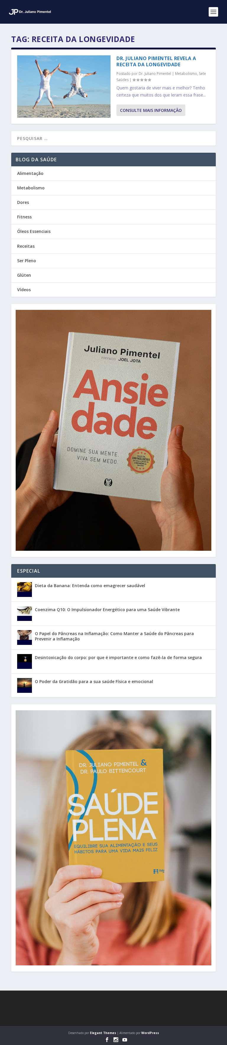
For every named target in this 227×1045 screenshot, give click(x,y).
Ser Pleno (26, 260)
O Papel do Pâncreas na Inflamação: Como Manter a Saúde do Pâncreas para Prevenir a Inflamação (114, 636)
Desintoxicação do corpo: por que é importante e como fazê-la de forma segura (118, 657)
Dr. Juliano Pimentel (155, 73)
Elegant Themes (103, 1033)
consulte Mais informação (151, 110)
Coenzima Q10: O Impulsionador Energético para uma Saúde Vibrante (107, 609)
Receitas (26, 246)
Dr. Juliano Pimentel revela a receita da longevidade (156, 61)
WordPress (150, 1033)
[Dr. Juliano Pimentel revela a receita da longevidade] (64, 86)
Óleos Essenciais (34, 231)
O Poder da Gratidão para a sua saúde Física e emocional (94, 681)
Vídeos (24, 289)
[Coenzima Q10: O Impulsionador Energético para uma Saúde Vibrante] (24, 613)
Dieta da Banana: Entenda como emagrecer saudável (90, 585)
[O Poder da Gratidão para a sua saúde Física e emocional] (24, 685)
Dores (23, 202)
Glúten (24, 275)
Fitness (24, 217)
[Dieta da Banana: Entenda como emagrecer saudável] (24, 589)
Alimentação (30, 173)
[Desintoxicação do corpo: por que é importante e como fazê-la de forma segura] (24, 661)
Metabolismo (186, 73)
